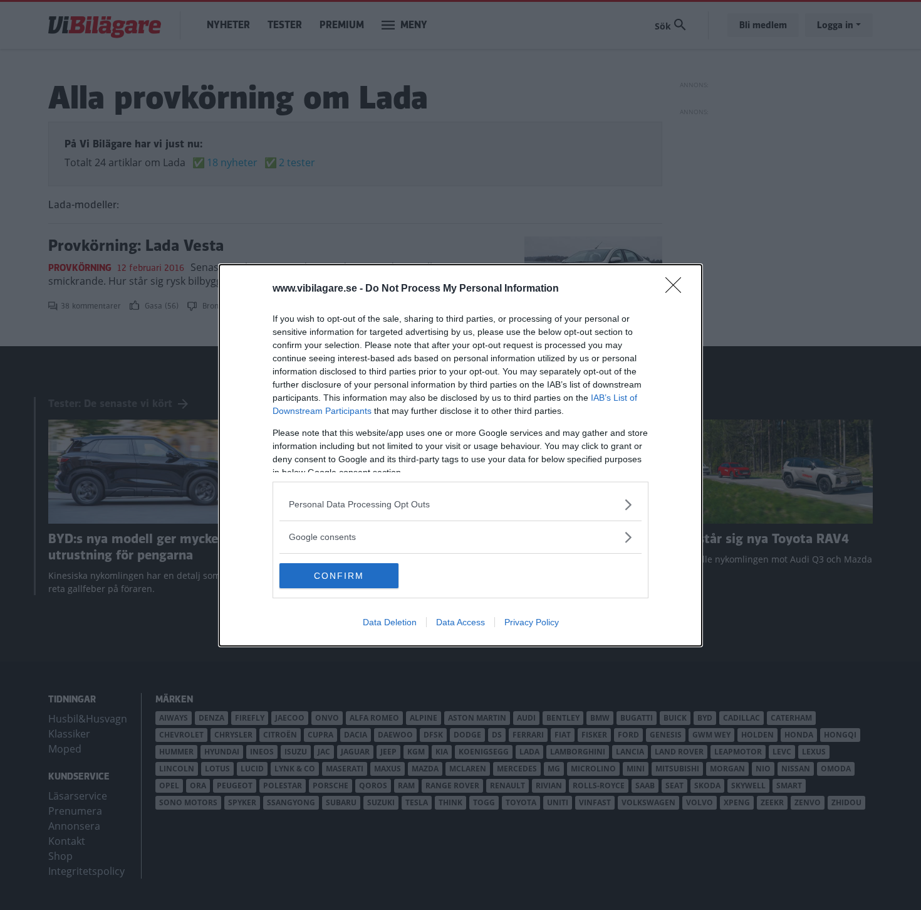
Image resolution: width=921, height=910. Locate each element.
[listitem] (460, 504)
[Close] (677, 289)
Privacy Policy (531, 622)
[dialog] (460, 455)
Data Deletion (390, 622)
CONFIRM (339, 576)
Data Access (460, 622)
